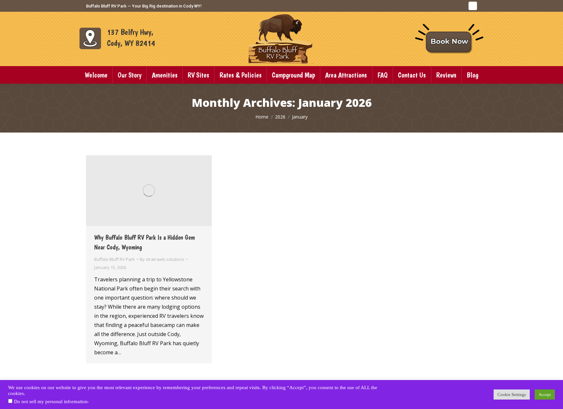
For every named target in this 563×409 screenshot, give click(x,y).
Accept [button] (545, 394)
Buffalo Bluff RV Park (114, 259)
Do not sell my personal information (51, 401)
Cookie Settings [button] (512, 394)
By (162, 259)
